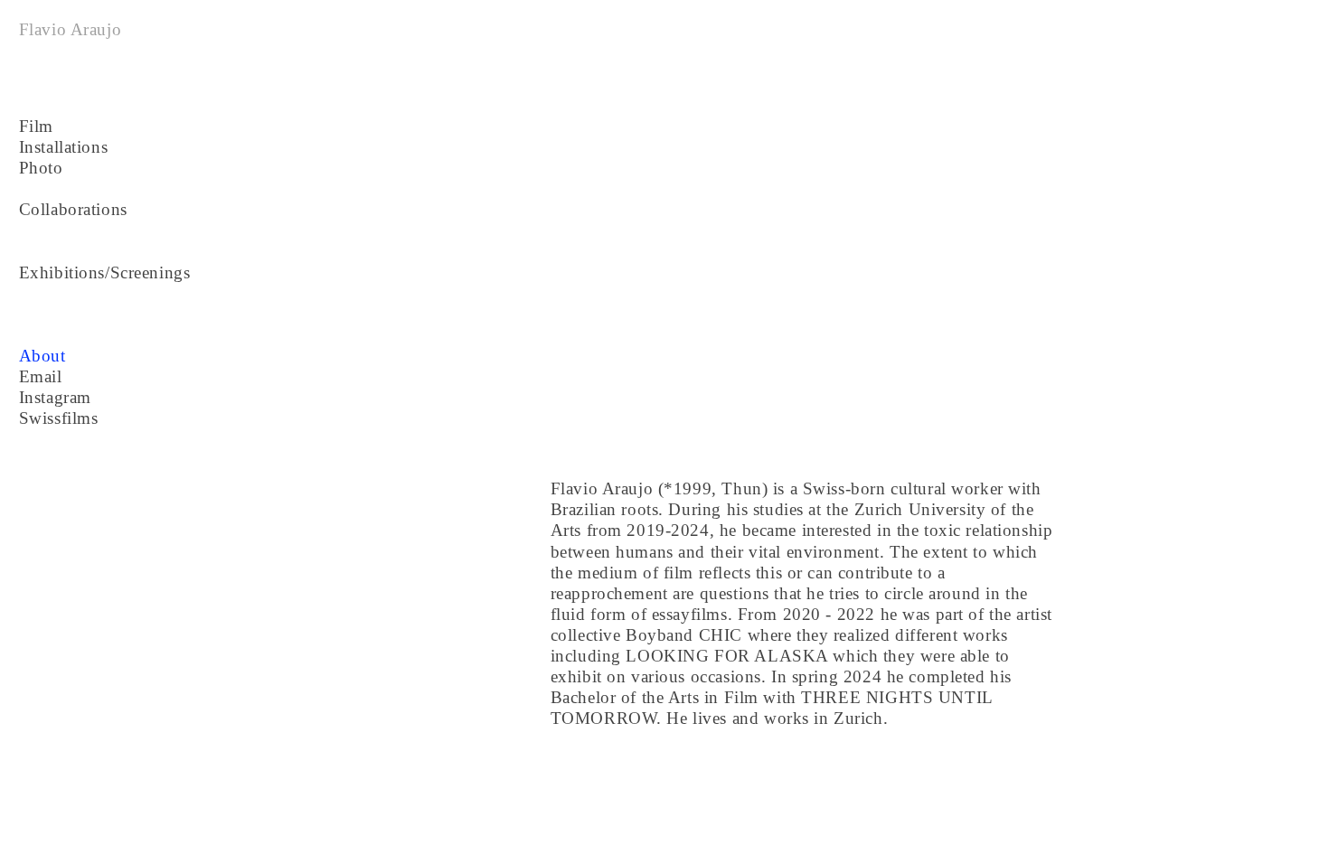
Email (40, 376)
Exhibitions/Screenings (105, 272)
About (42, 355)
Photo (41, 167)
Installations (63, 146)
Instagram (55, 397)
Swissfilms (59, 418)
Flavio (42, 29)
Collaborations (73, 209)
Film (36, 126)
